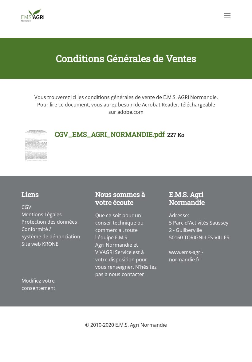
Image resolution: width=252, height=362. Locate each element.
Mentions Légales (42, 214)
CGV (26, 207)
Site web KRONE (40, 244)
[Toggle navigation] (227, 15)
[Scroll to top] (238, 348)
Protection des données (49, 221)
